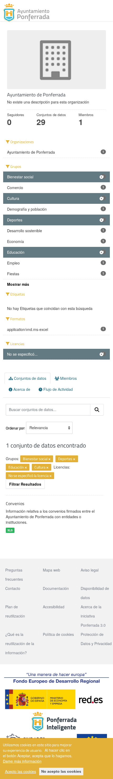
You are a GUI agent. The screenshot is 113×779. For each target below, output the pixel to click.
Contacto (12, 588)
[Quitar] (49, 459)
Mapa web (51, 570)
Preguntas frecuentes (14, 574)
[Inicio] (26, 12)
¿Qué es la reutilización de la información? (19, 643)
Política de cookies (58, 634)
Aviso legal (90, 570)
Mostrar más (18, 284)
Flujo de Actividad (57, 389)
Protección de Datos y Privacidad (96, 639)
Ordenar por (15, 427)
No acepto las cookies (61, 771)
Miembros (68, 378)
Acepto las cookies (20, 771)
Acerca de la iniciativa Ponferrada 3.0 (93, 616)
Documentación (56, 588)
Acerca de (21, 389)
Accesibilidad (53, 606)
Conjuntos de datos (29, 378)
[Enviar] (97, 410)
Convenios (15, 503)
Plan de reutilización (15, 611)
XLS (10, 530)
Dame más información (22, 761)
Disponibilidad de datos (95, 593)
